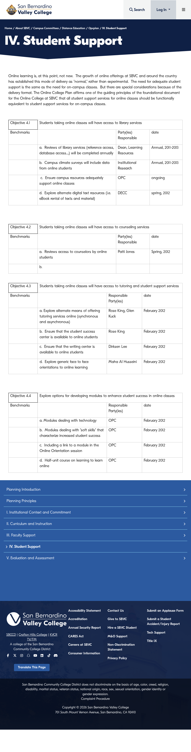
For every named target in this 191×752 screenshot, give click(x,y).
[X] (15, 656)
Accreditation (77, 619)
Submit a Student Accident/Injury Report (163, 621)
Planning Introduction (24, 489)
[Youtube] (35, 656)
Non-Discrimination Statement (121, 647)
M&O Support (117, 636)
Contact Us (116, 611)
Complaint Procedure (95, 699)
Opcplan (94, 28)
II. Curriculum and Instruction (29, 524)
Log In (162, 10)
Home (8, 28)
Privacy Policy (117, 658)
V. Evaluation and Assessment (30, 558)
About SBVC (22, 28)
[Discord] (56, 656)
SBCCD (11, 635)
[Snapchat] (28, 656)
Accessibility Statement (84, 611)
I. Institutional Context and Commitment (39, 512)
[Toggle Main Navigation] (183, 9)
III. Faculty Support (21, 535)
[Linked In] (42, 656)
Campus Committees (46, 28)
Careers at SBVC (80, 645)
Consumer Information (84, 653)
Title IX (152, 641)
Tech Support (156, 633)
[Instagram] (21, 656)
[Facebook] (8, 656)
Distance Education (73, 28)
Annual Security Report (84, 628)
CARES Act (76, 636)
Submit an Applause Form (165, 611)
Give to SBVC (117, 619)
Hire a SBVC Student (122, 628)
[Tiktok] (49, 656)
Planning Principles (21, 501)
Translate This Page (32, 667)
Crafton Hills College (33, 635)
